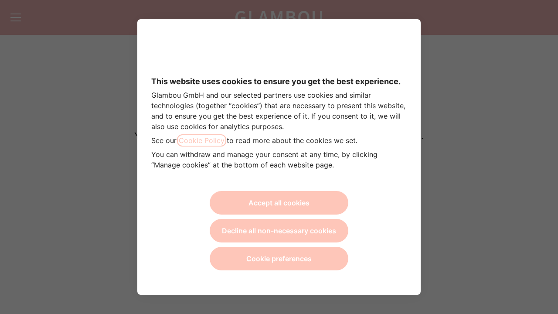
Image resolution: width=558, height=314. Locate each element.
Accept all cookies (279, 202)
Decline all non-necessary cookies (279, 230)
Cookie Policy (202, 140)
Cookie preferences (279, 258)
